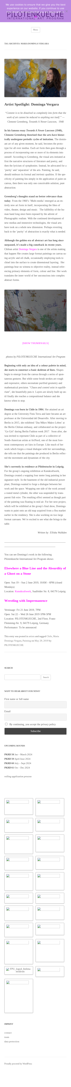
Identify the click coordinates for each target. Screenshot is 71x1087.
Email (7, 711)
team (6, 1037)
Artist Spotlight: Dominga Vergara (31, 104)
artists (32, 636)
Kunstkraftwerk (23, 591)
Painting (27, 640)
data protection (11, 1041)
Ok (35, 16)
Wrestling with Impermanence (26, 600)
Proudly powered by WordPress (18, 1063)
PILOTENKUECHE (13, 645)
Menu (35, 30)
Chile (49, 636)
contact (8, 1032)
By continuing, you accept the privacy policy (32, 724)
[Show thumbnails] (35, 343)
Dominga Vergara (28, 249)
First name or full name (16, 699)
